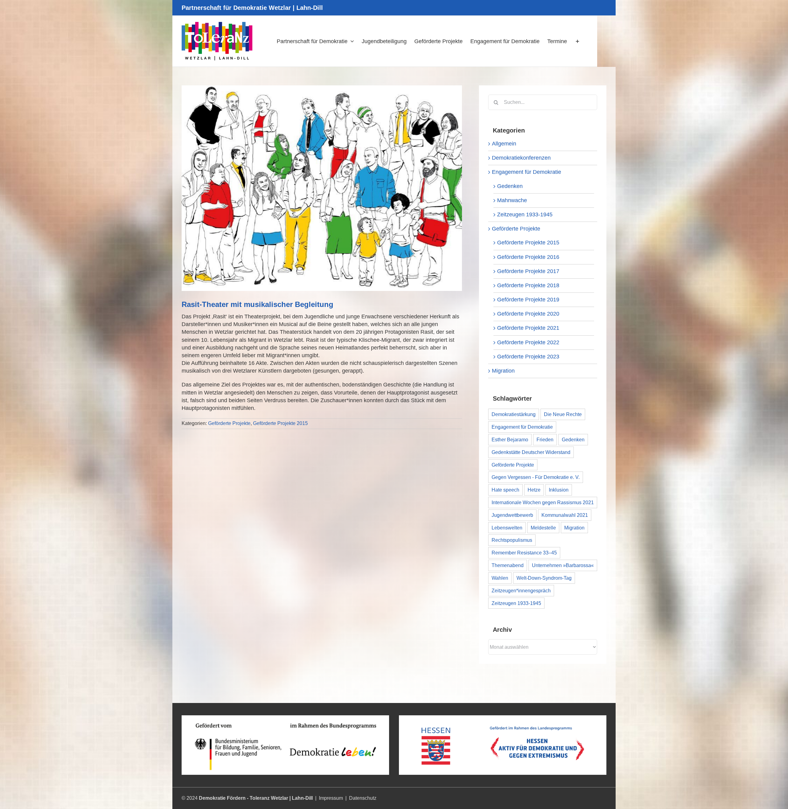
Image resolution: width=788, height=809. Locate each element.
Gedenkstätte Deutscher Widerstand (531, 452)
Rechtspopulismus (512, 540)
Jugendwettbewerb (512, 515)
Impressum (331, 798)
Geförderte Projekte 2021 (528, 328)
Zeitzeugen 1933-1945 (525, 214)
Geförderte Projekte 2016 (528, 257)
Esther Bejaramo (510, 439)
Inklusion (559, 489)
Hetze (534, 489)
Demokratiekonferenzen (521, 158)
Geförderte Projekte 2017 (528, 271)
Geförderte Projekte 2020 (528, 314)
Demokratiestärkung (514, 414)
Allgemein (504, 144)
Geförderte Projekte (229, 423)
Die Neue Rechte (563, 414)
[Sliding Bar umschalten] (577, 41)
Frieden (545, 439)
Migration (503, 371)
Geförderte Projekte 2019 (528, 299)
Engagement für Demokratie (526, 172)
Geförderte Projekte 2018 (528, 285)
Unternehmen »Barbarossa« (563, 565)
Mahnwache (512, 200)
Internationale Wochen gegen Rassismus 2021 (543, 502)
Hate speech (505, 489)
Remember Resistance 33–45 (524, 552)
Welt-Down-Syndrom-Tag (544, 578)
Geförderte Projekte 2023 (528, 356)
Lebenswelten (507, 527)
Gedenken (510, 186)
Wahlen (500, 578)
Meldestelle (543, 527)
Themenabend (508, 565)
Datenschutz (362, 798)
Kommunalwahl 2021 (564, 515)
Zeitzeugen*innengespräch (521, 590)
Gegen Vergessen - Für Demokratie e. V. (536, 477)
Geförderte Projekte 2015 (280, 423)
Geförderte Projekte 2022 (528, 342)
